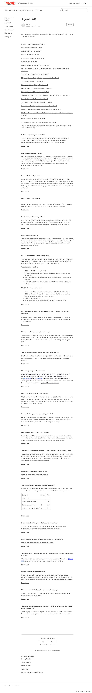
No (52, 641)
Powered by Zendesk (84, 691)
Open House (8, 33)
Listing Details (9, 37)
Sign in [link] (84, 3)
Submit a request (74, 3)
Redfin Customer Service (12, 10)
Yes (43, 641)
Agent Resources (25, 10)
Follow (70, 24)
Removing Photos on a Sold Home (32, 672)
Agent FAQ (8, 23)
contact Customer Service (55, 186)
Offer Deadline (9, 30)
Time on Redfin (9, 26)
